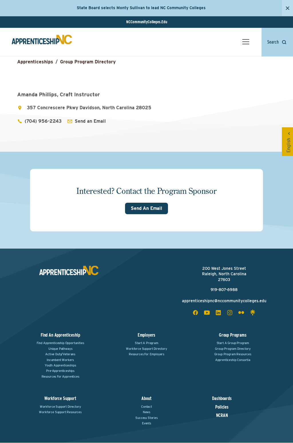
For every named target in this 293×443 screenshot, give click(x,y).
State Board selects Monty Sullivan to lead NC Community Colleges (141, 7)
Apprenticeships (35, 62)
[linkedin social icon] (218, 312)
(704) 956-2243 (43, 121)
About (146, 398)
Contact (146, 407)
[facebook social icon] (195, 312)
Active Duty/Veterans (60, 354)
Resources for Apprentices (60, 376)
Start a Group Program (233, 343)
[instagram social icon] (230, 312)
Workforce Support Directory (146, 349)
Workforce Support (60, 398)
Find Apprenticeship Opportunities (60, 343)
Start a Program (146, 343)
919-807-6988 (224, 289)
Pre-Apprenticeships (60, 371)
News (146, 412)
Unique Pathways (60, 349)
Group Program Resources (232, 354)
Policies (222, 407)
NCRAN (222, 415)
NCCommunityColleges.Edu (146, 21)
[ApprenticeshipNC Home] (41, 42)
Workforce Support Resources (60, 412)
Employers (147, 335)
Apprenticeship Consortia (232, 360)
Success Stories (146, 418)
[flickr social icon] (241, 312)
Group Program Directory (88, 62)
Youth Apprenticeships (60, 365)
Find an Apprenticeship (60, 335)
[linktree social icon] (253, 312)
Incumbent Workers (60, 360)
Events (146, 423)
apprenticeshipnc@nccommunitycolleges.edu (224, 300)
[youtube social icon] (207, 312)
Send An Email (146, 208)
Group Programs (233, 335)
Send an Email (90, 121)
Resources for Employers (146, 354)
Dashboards (221, 398)
